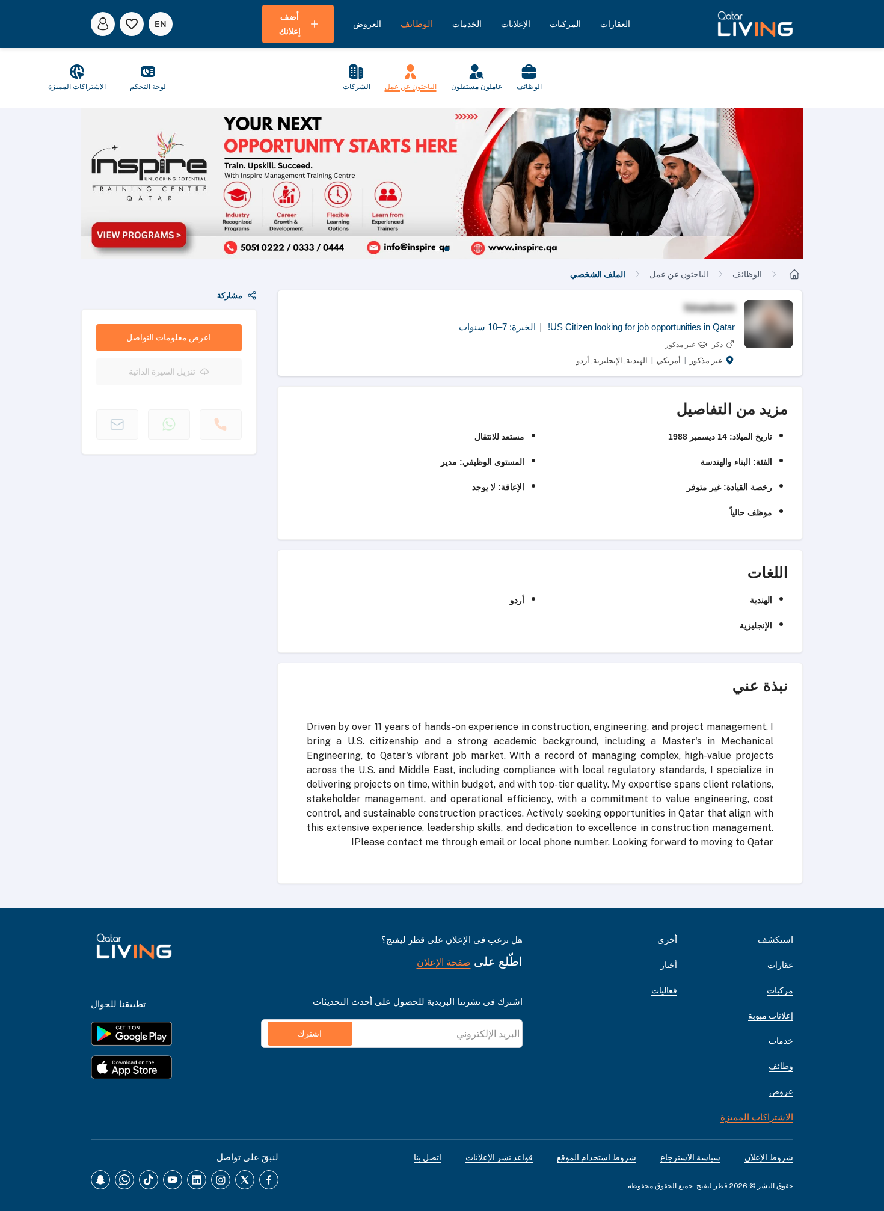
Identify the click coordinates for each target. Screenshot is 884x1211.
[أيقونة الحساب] (103, 24)
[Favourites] (132, 24)
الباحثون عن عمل (678, 274)
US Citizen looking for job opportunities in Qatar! (637, 327)
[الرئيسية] (794, 274)
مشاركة (229, 295)
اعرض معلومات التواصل (168, 337)
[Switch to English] (161, 24)
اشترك (310, 1033)
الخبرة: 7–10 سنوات (497, 327)
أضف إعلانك (290, 24)
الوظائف (747, 274)
